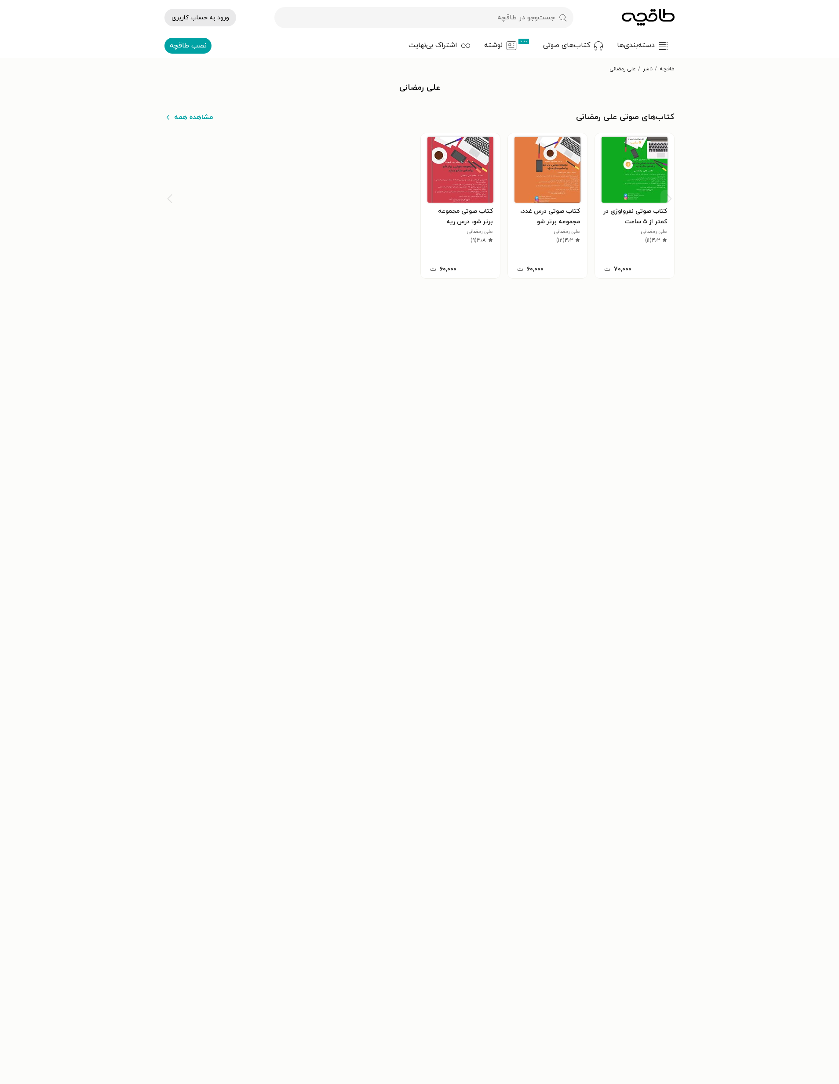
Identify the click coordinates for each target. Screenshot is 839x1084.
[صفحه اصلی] (648, 17)
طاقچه (667, 69)
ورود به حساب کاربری (200, 18)
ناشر (648, 69)
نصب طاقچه (188, 46)
